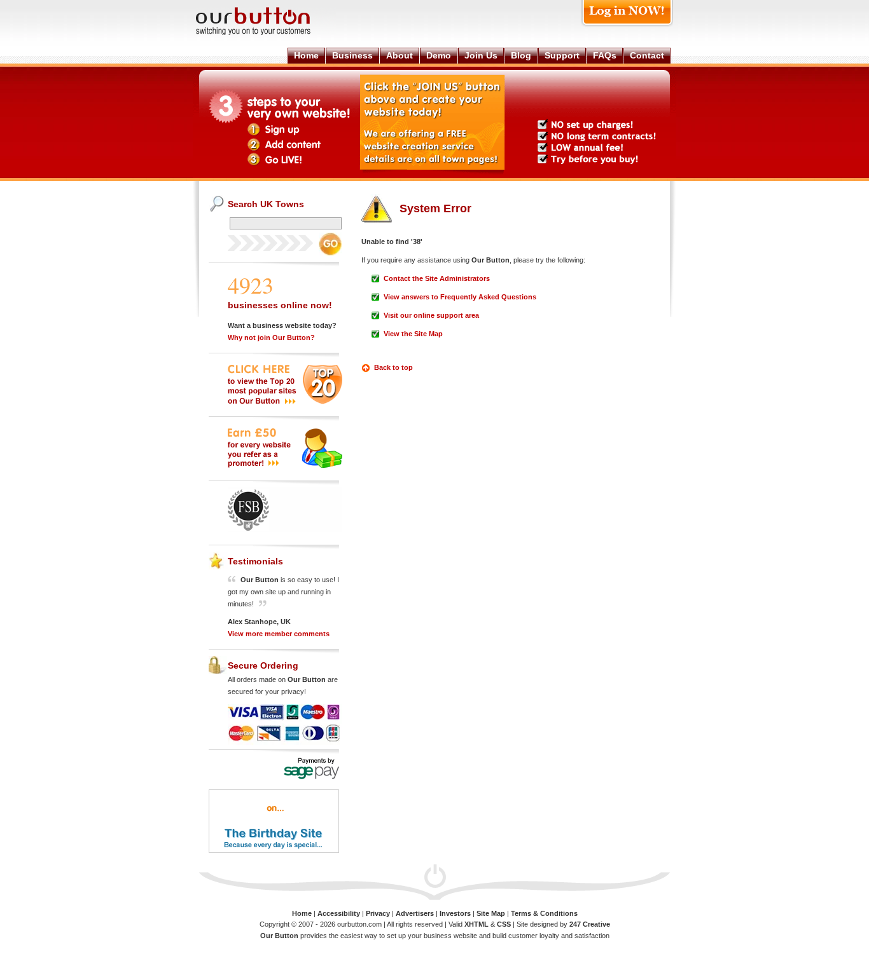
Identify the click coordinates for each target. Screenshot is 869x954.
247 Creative (589, 924)
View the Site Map (413, 333)
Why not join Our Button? (271, 337)
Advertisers (415, 913)
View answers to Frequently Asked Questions (460, 297)
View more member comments (279, 633)
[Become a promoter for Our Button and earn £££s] (285, 465)
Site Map (490, 913)
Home (302, 913)
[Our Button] (266, 32)
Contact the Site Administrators (437, 278)
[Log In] (627, 26)
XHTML (476, 924)
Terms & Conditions (544, 913)
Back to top (393, 367)
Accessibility (338, 913)
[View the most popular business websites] (285, 401)
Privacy (378, 913)
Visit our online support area (431, 315)
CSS (504, 924)
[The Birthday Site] (274, 850)
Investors (455, 913)
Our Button (279, 935)
